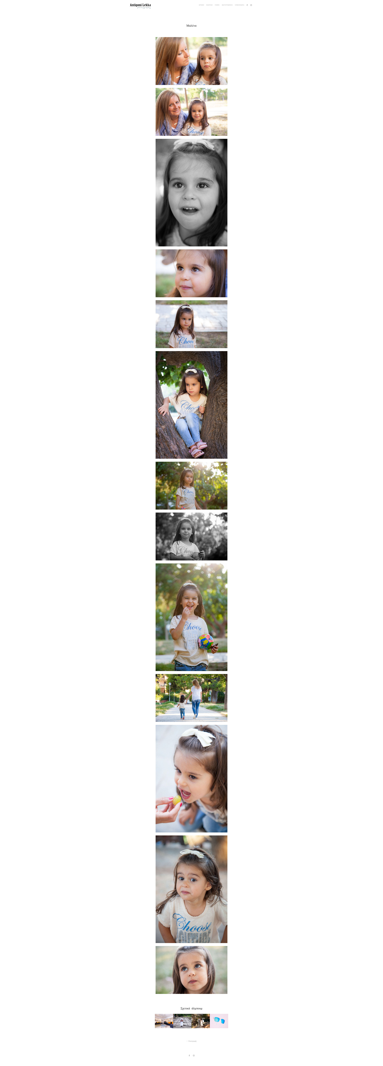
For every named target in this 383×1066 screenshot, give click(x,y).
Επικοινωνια (239, 5)
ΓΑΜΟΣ (217, 5)
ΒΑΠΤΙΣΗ (209, 5)
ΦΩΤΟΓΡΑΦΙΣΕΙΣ (227, 5)
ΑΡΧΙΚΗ (201, 5)
